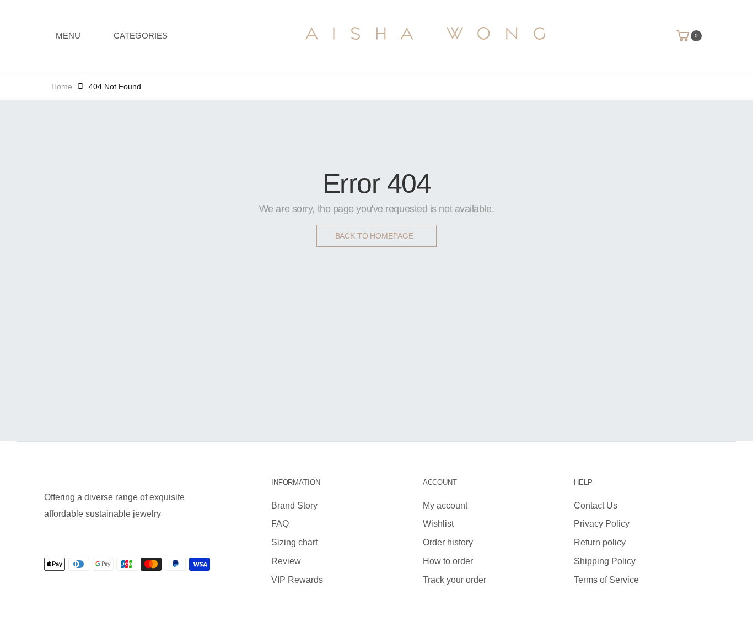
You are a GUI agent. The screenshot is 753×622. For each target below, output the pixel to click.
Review (286, 561)
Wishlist (438, 523)
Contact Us (595, 505)
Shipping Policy (605, 561)
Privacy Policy (602, 523)
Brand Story (294, 505)
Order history (448, 542)
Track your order (454, 580)
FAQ (280, 523)
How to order (448, 561)
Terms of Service (606, 580)
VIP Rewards (297, 580)
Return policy (600, 542)
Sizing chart (294, 542)
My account (445, 505)
